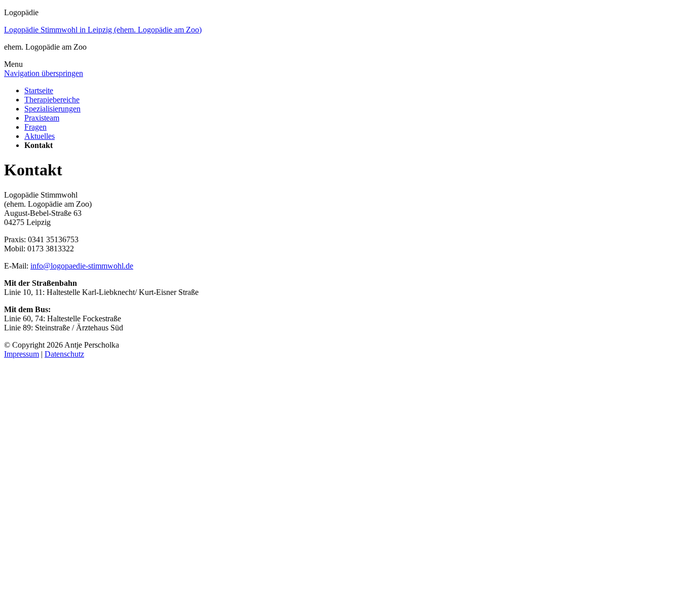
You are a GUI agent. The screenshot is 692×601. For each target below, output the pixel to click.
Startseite (38, 90)
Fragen (35, 127)
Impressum (21, 354)
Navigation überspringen (43, 73)
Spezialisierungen (52, 108)
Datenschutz (64, 354)
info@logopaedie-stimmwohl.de (81, 265)
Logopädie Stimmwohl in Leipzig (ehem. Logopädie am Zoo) (103, 29)
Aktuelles (39, 136)
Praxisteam (41, 118)
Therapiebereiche (52, 99)
